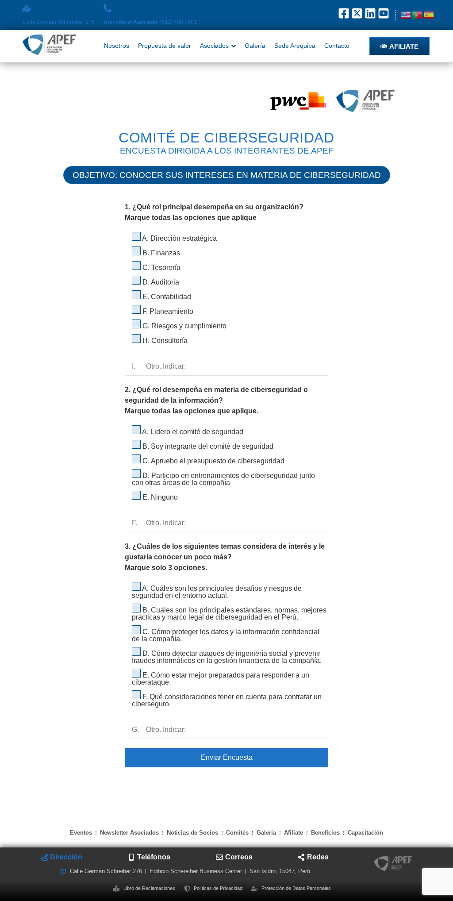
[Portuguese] (417, 15)
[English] (406, 15)
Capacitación (365, 832)
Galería (266, 832)
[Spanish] (429, 15)
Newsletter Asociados (129, 832)
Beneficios (325, 832)
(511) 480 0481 (150, 22)
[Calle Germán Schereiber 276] (27, 8)
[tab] (61, 857)
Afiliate (293, 832)
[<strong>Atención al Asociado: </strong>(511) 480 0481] (107, 8)
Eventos (81, 832)
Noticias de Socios (192, 832)
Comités (237, 832)
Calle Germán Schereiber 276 (59, 22)
